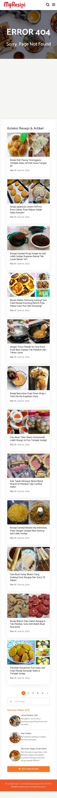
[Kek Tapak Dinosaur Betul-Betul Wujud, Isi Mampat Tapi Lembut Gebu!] (28, 466)
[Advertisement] (28, 89)
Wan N (13, 170)
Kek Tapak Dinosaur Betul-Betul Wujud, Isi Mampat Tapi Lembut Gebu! (26, 484)
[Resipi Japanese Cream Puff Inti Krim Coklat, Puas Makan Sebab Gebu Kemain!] (28, 191)
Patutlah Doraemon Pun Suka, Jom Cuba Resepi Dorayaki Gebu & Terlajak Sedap (27, 671)
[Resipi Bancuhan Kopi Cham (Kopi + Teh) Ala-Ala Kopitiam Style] (28, 378)
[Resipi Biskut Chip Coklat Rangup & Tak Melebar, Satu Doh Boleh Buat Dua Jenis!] (28, 606)
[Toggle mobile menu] (54, 4)
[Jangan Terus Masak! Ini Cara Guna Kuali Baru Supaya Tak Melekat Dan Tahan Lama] (28, 331)
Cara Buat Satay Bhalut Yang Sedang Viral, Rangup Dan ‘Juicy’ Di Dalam (27, 577)
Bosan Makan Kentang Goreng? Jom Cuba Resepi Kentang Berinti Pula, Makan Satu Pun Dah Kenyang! (28, 303)
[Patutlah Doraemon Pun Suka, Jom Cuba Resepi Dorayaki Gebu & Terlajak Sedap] (28, 652)
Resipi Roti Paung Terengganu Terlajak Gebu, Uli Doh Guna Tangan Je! (28, 163)
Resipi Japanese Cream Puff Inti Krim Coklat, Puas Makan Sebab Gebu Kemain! (26, 210)
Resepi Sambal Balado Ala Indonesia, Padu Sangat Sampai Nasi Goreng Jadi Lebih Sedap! (28, 531)
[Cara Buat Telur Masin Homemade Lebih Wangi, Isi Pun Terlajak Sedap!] (28, 422)
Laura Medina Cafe (29, 715)
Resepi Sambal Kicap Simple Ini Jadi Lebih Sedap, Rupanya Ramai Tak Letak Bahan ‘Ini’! (28, 256)
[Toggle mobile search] (47, 4)
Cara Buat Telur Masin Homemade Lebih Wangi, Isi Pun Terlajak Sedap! (28, 438)
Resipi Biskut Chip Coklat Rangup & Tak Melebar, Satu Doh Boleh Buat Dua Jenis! (27, 624)
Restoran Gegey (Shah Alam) (34, 749)
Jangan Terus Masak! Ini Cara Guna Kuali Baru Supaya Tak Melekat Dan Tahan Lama (28, 350)
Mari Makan (26, 733)
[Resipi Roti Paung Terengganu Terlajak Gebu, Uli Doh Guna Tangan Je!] (28, 145)
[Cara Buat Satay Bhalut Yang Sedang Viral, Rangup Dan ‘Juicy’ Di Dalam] (28, 559)
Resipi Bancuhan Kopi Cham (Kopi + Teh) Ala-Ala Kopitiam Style (28, 394)
